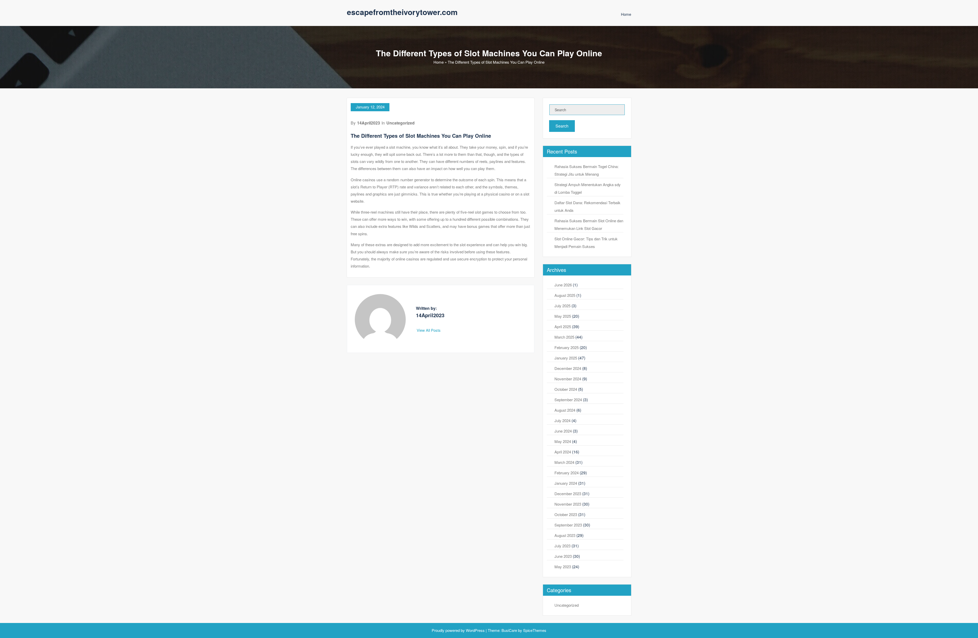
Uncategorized (400, 123)
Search (561, 126)
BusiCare (509, 630)
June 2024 (563, 431)
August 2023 (564, 535)
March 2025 (564, 337)
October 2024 (565, 389)
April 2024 (562, 451)
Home (626, 14)
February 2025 (566, 347)
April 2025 (562, 326)
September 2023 (568, 525)
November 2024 (567, 378)
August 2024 (564, 410)
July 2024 (562, 420)
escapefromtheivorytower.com (402, 11)
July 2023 (562, 545)
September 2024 (568, 399)
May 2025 (562, 316)
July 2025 (562, 305)
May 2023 (562, 566)
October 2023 (565, 514)
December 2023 (567, 493)
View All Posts (429, 330)
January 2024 (565, 483)
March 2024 (564, 462)
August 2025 (564, 295)
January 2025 (565, 357)
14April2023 (368, 123)
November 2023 (567, 504)
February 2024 (566, 472)
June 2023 (563, 556)
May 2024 (562, 441)
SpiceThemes (534, 630)
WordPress (475, 630)
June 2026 (563, 284)
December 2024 (567, 368)
